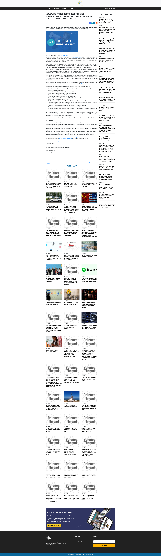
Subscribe (104, 545)
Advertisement (78, 543)
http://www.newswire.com (63, 141)
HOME (48, 8)
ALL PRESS (63, 8)
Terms (76, 539)
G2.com (82, 83)
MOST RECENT (55, 8)
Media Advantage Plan (75, 137)
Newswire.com (64, 55)
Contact (77, 545)
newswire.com (51, 117)
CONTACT (71, 8)
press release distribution (76, 57)
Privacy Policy (78, 541)
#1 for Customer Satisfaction (65, 138)
